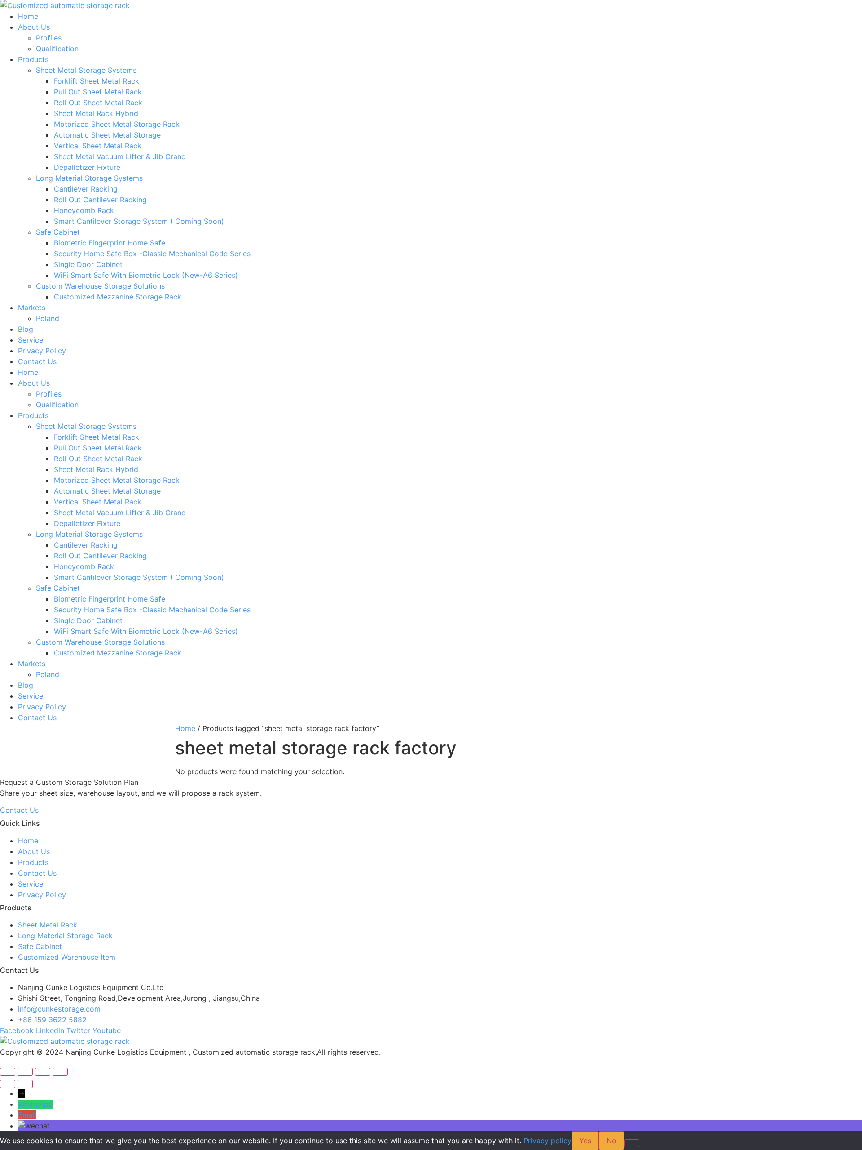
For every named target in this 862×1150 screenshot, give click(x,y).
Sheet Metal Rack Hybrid (96, 113)
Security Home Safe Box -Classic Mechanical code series (152, 253)
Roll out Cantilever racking (100, 199)
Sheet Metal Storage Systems (86, 70)
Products (33, 59)
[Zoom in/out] (7, 1072)
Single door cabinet (88, 264)
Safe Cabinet (58, 231)
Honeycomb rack (84, 210)
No (611, 1140)
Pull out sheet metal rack (98, 91)
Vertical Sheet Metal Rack (97, 145)
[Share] (42, 1072)
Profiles (49, 37)
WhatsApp (35, 1104)
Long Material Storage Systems (89, 178)
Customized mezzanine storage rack (117, 296)
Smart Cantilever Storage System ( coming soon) (139, 221)
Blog (25, 329)
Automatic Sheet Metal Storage (107, 134)
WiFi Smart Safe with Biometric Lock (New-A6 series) (146, 275)
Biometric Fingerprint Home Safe (109, 242)
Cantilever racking (86, 188)
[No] (631, 1143)
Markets (31, 307)
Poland (47, 318)
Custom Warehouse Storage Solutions (100, 285)
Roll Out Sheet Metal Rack (98, 102)
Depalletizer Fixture (87, 167)
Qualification (57, 48)
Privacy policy (547, 1140)
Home (28, 16)
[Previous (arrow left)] (7, 1084)
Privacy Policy (42, 350)
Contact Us (37, 361)
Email (27, 1114)
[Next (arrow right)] (25, 1084)
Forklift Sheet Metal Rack (96, 80)
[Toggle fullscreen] (25, 1072)
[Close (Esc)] (60, 1072)
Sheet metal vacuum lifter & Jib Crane (119, 156)
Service (30, 339)
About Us (34, 26)
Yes (585, 1140)
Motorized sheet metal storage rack (117, 124)
